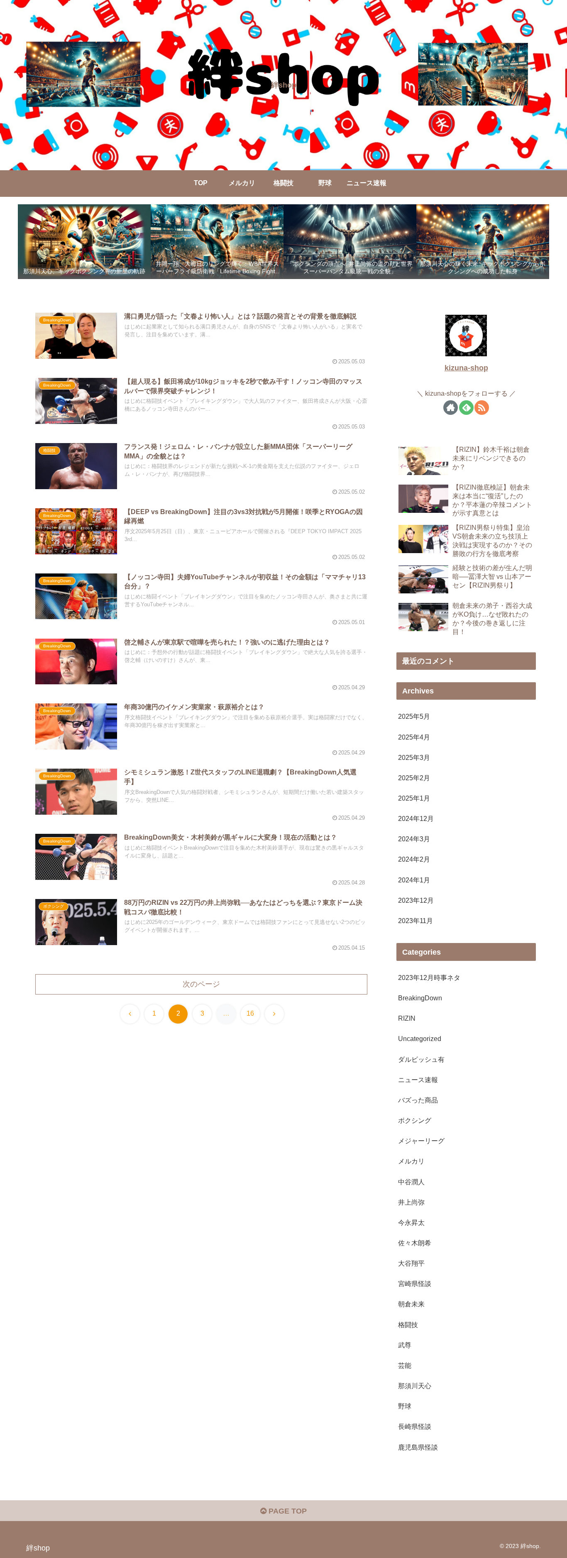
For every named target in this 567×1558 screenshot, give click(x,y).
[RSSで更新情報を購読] (481, 407)
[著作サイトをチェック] (450, 407)
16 (250, 1013)
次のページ (201, 984)
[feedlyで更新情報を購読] (466, 407)
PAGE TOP (286, 1511)
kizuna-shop (466, 368)
